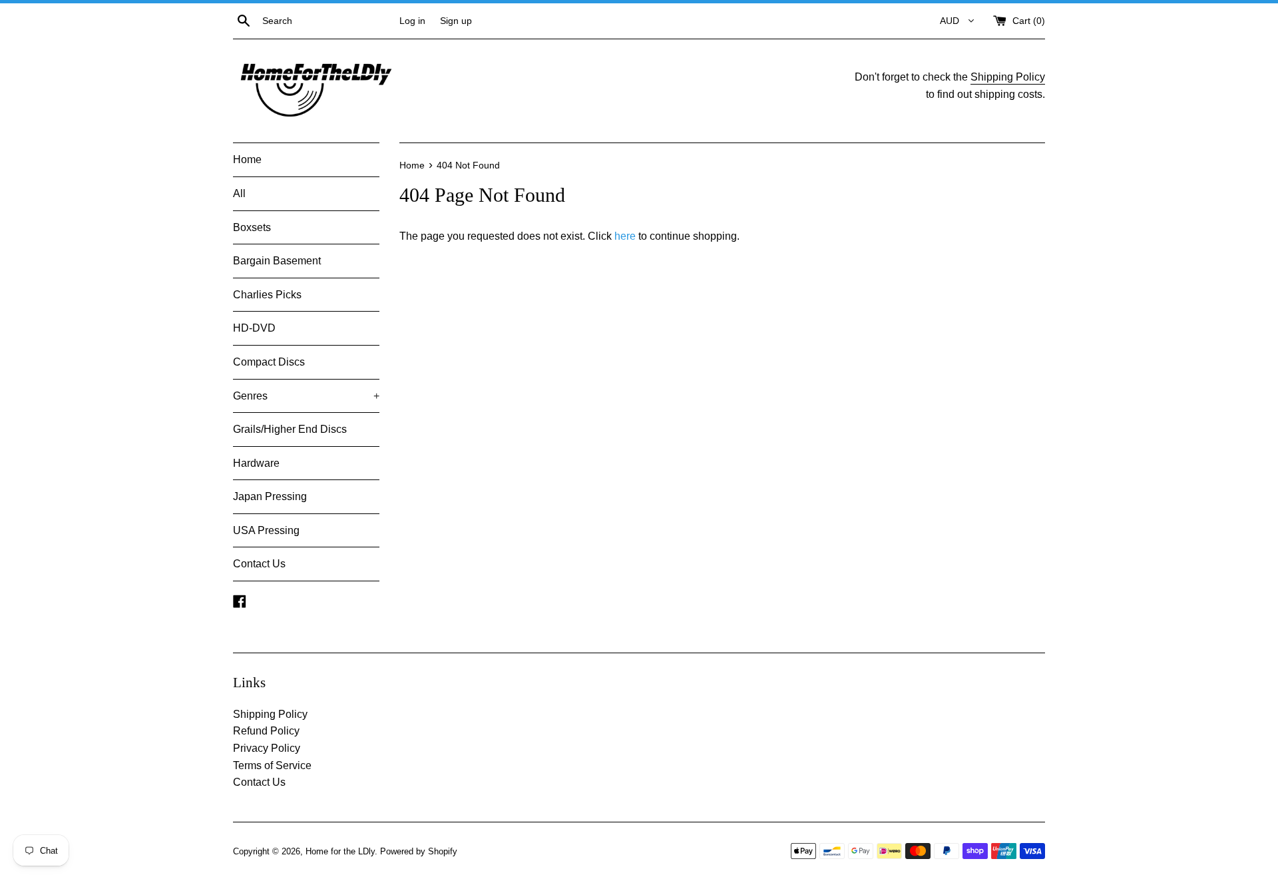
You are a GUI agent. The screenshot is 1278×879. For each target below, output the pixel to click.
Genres (306, 396)
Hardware (256, 463)
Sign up (456, 20)
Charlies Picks (267, 294)
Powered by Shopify (418, 851)
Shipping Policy (1007, 77)
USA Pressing (266, 530)
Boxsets (252, 227)
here (625, 236)
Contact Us (259, 563)
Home (247, 159)
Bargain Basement (277, 260)
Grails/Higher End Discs (290, 429)
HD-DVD (254, 328)
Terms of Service (272, 765)
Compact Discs (269, 362)
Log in (412, 20)
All (239, 193)
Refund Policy (266, 730)
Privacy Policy (266, 748)
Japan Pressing (270, 496)
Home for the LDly (340, 851)
